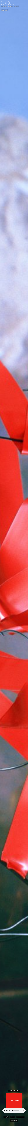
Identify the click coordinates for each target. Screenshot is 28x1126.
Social (4, 6)
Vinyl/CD (6, 1117)
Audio (10, 6)
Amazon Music (20, 1117)
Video (16, 6)
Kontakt (4, 10)
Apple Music (14, 1120)
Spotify (12, 1117)
